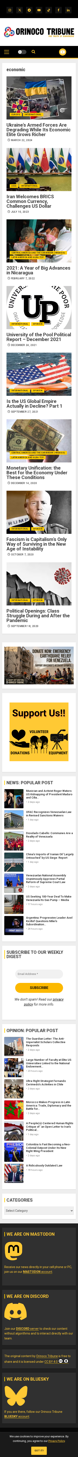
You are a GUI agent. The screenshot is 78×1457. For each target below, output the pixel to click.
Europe (15, 114)
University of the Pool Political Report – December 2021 (38, 337)
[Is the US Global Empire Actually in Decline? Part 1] (39, 374)
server (27, 1328)
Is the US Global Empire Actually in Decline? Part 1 (34, 404)
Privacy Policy (56, 1441)
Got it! (39, 1450)
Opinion (38, 324)
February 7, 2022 (23, 278)
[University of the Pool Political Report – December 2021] (39, 307)
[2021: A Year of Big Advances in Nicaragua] (39, 240)
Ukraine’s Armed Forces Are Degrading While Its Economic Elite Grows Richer (38, 129)
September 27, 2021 (24, 411)
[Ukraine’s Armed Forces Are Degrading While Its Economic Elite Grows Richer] (39, 97)
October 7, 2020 (22, 554)
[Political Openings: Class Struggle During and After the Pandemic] (39, 583)
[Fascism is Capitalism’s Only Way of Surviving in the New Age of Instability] (39, 512)
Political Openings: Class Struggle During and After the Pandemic (38, 615)
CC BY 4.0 (51, 1361)
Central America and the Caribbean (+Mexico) (38, 253)
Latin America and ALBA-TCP (27, 257)
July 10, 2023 (20, 211)
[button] (6, 54)
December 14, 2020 (24, 483)
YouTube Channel (57, 52)
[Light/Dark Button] (22, 52)
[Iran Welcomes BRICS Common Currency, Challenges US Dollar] (39, 169)
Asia (13, 186)
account (37, 1271)
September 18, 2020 (24, 626)
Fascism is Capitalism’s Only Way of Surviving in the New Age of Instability (36, 544)
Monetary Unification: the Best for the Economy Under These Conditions (36, 472)
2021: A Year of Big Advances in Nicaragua (38, 270)
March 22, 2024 (21, 140)
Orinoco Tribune (47, 1356)
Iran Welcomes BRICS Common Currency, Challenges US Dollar (30, 201)
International (33, 114)
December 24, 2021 (24, 345)
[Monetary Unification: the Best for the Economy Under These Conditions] (39, 440)
